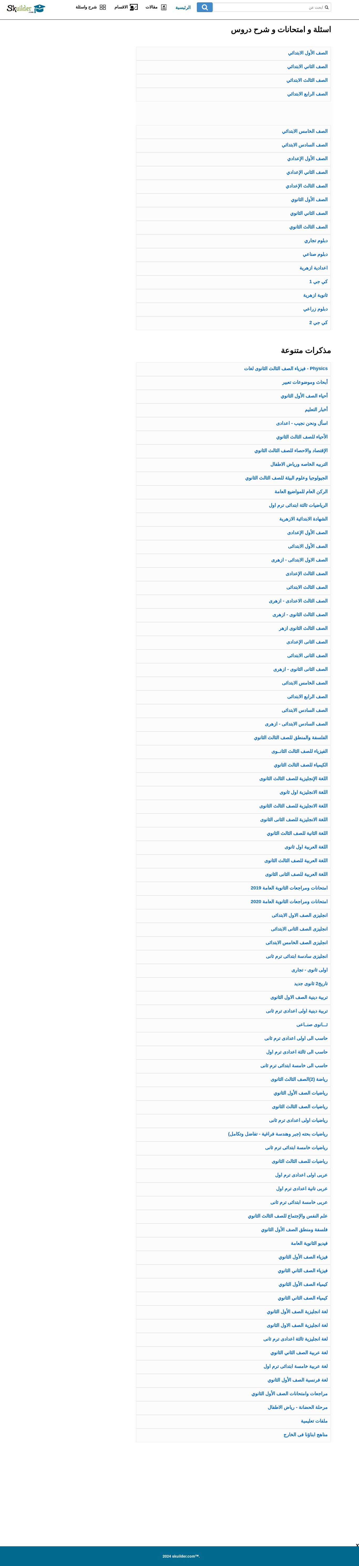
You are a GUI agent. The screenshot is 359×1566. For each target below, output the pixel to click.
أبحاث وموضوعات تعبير (305, 382)
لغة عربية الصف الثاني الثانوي (299, 1352)
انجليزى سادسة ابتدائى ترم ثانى (297, 956)
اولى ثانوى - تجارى (309, 970)
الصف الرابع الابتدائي (307, 93)
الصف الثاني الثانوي (309, 213)
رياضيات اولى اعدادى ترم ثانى (298, 1120)
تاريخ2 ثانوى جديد (311, 983)
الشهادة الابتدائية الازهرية (303, 518)
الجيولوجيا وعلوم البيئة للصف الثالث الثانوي (286, 477)
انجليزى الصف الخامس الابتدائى (297, 942)
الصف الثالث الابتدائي (307, 80)
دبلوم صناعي (315, 254)
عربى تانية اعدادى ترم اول (302, 1188)
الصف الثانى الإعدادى (307, 641)
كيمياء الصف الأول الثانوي (303, 1284)
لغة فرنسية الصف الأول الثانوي (298, 1380)
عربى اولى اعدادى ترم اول (301, 1175)
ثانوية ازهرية (315, 295)
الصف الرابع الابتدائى (307, 696)
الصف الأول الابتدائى (308, 546)
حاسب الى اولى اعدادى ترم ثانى (296, 1038)
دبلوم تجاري (316, 240)
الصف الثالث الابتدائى (307, 587)
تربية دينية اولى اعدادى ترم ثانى (297, 1011)
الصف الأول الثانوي (309, 199)
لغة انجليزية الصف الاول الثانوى (297, 1325)
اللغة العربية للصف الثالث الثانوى (296, 860)
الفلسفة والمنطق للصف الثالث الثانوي (291, 737)
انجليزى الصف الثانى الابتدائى (299, 929)
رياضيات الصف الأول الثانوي (301, 1093)
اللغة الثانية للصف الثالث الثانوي (297, 833)
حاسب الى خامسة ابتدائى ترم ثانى (294, 1065)
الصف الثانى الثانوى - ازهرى (300, 669)
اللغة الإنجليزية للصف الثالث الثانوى (293, 778)
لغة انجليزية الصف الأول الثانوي (297, 1311)
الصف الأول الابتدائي (308, 52)
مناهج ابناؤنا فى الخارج (306, 1434)
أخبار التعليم (316, 409)
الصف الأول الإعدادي (307, 158)
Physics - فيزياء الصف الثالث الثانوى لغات (286, 368)
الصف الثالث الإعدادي (307, 185)
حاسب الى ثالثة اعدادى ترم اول (297, 1052)
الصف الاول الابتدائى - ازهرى (299, 559)
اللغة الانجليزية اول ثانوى (304, 792)
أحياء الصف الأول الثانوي (304, 395)
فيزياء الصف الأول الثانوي (303, 1257)
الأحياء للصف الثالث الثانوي (302, 436)
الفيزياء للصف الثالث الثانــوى (299, 751)
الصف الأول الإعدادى (307, 532)
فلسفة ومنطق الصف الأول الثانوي (294, 1229)
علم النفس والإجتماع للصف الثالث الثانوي (288, 1216)
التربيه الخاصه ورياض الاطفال (299, 464)
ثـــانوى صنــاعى (312, 1024)
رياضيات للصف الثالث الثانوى (300, 1161)
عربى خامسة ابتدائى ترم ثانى (299, 1202)
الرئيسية (183, 7)
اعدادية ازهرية (314, 267)
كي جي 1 (318, 281)
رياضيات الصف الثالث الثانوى (300, 1106)
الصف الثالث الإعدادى (307, 573)
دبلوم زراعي (315, 308)
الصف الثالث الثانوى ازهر (303, 628)
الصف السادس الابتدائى (305, 710)
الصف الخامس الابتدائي (305, 131)
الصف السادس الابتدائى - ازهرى (296, 723)
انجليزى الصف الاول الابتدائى (300, 915)
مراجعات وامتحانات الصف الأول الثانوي (290, 1393)
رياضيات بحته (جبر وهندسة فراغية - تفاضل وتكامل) (278, 1134)
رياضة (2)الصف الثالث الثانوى (299, 1079)
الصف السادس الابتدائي (305, 144)
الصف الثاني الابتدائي (307, 66)
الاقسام (122, 7)
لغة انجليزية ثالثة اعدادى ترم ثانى (295, 1339)
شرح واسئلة (87, 7)
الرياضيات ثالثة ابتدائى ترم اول (298, 505)
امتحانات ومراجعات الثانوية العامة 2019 (289, 888)
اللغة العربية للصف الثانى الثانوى (296, 874)
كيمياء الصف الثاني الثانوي (303, 1298)
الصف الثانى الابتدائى (307, 655)
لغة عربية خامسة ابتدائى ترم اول (296, 1366)
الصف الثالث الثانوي (308, 226)
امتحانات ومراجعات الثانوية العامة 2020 (289, 901)
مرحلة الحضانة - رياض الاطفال (298, 1407)
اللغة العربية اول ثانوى (306, 846)
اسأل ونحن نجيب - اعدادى (302, 423)
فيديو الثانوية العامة (309, 1243)
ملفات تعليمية (314, 1421)
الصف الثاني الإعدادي (307, 172)
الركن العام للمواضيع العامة (301, 491)
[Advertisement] (73, 52)
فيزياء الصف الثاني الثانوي (303, 1270)
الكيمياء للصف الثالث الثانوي (301, 764)
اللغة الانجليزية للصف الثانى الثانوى (294, 819)
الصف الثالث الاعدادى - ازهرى (298, 600)
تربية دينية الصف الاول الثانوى (299, 997)
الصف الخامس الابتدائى (305, 682)
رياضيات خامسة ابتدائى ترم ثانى (296, 1147)
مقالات (153, 7)
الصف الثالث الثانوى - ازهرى (300, 614)
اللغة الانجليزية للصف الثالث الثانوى (293, 805)
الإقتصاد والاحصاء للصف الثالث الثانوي (291, 450)
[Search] (205, 7)
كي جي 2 (318, 322)
